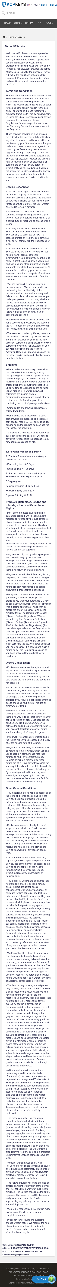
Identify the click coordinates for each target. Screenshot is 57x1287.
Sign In (44, 4)
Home (7, 23)
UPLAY (29, 23)
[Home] (4, 37)
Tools (49, 22)
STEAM (18, 23)
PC (39, 23)
